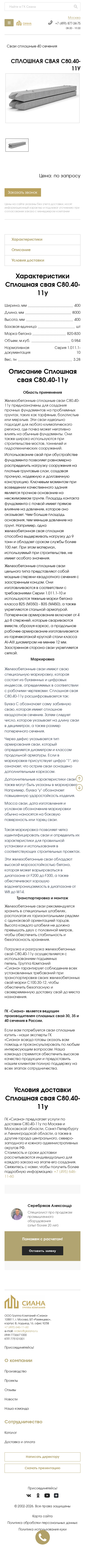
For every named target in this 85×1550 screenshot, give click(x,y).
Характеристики (27, 239)
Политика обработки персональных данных (42, 1523)
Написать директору (42, 1457)
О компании (18, 1360)
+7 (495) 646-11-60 (17, 1327)
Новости (11, 1399)
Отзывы (10, 1390)
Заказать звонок (22, 192)
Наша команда (17, 1408)
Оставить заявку (42, 1251)
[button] (74, 18)
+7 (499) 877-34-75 (67, 23)
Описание (21, 250)
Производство (16, 1371)
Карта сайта (42, 1516)
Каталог (11, 1432)
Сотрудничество (23, 1422)
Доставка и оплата (20, 1442)
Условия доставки (28, 260)
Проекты (11, 1380)
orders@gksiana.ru (26, 1331)
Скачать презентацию (42, 1468)
